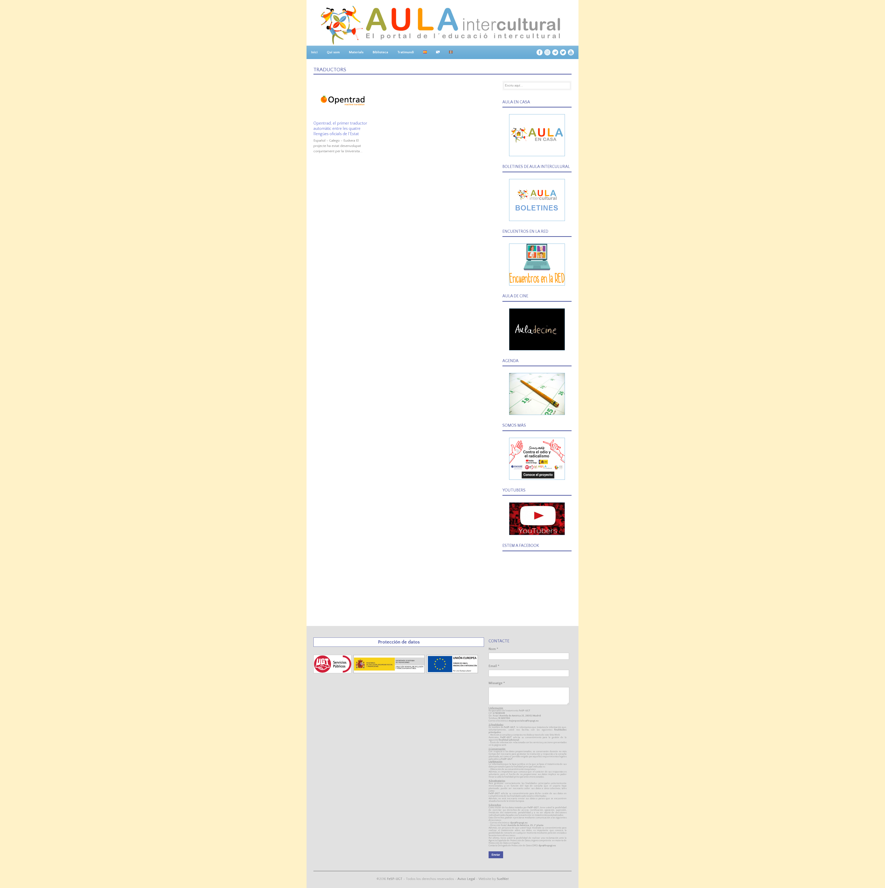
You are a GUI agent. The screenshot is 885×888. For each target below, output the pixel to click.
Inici (314, 52)
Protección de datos (399, 642)
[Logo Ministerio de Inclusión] (389, 672)
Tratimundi (405, 52)
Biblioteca (380, 52)
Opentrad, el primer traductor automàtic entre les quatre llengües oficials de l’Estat (340, 129)
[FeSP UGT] (332, 672)
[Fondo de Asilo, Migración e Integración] (452, 672)
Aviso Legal (466, 879)
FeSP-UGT (394, 879)
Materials (356, 52)
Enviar (496, 854)
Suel (503, 879)
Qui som (333, 52)
